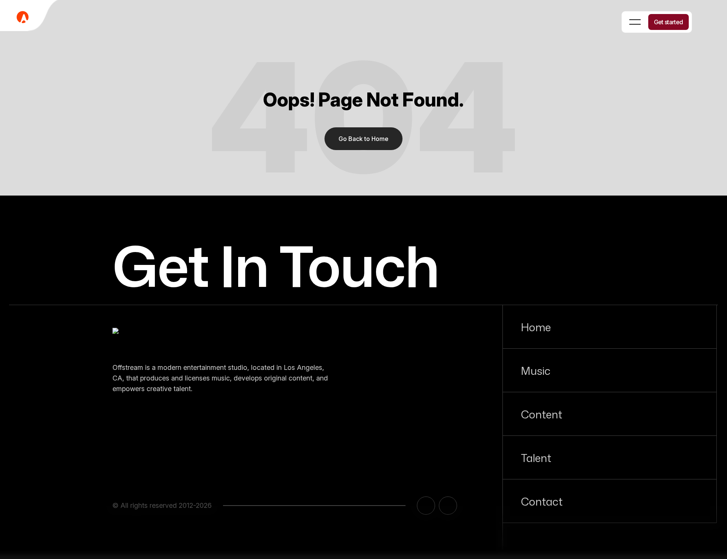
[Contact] (609, 501)
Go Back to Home (363, 138)
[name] (150, 338)
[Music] (609, 370)
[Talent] (609, 457)
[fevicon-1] (30, 17)
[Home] (609, 326)
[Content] (609, 413)
